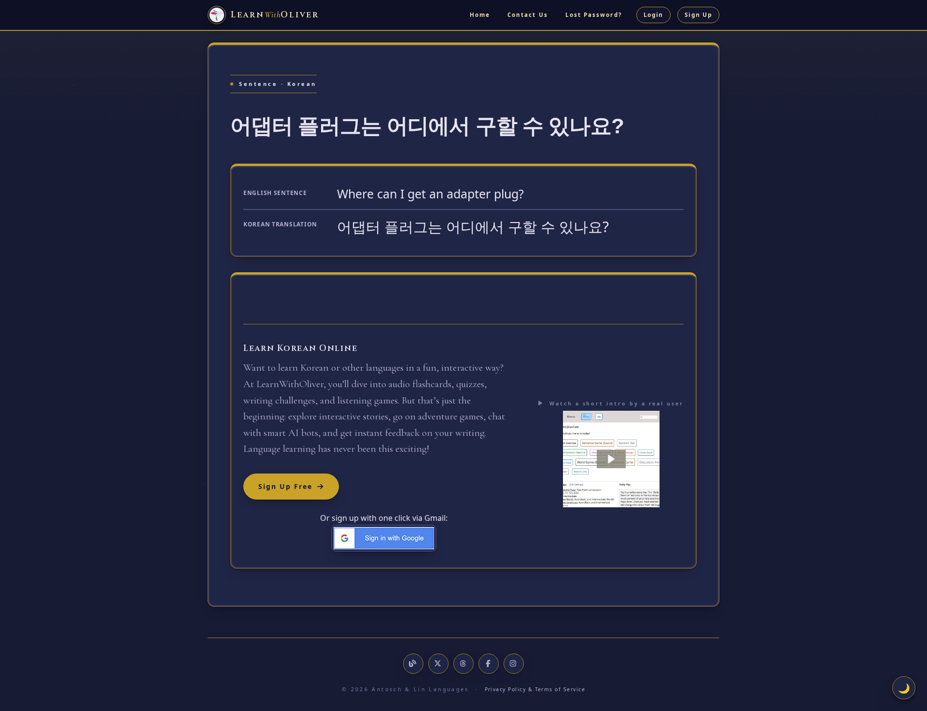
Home (480, 14)
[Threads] (463, 664)
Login (653, 15)
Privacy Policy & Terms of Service (535, 689)
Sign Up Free (285, 486)
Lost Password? (593, 14)
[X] (438, 664)
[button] (611, 459)
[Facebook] (488, 664)
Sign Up (698, 15)
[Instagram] (514, 664)
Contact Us (527, 14)
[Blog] (413, 664)
